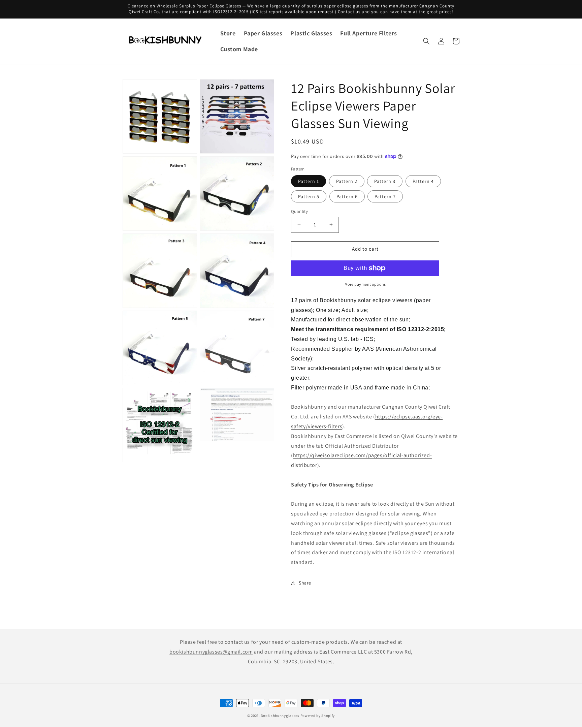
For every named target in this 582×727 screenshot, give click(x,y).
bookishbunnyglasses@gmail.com (211, 651)
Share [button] (305, 583)
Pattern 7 (385, 196)
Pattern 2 (346, 181)
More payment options (365, 284)
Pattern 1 (308, 181)
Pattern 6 (347, 196)
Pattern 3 (384, 181)
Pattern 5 (308, 196)
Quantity (299, 211)
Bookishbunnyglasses (280, 715)
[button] (426, 41)
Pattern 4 (423, 181)
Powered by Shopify (317, 715)
